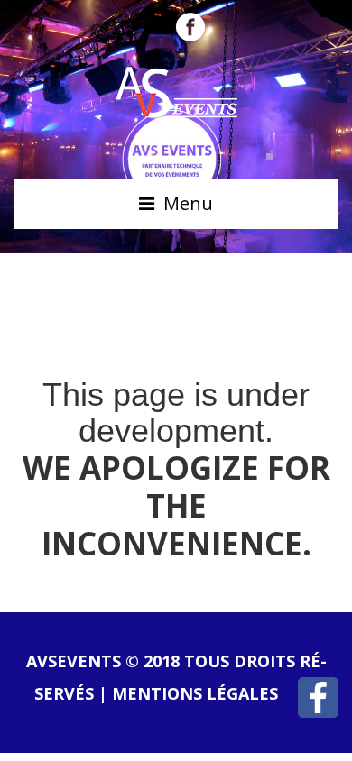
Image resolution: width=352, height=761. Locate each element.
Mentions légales (195, 693)
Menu (188, 203)
